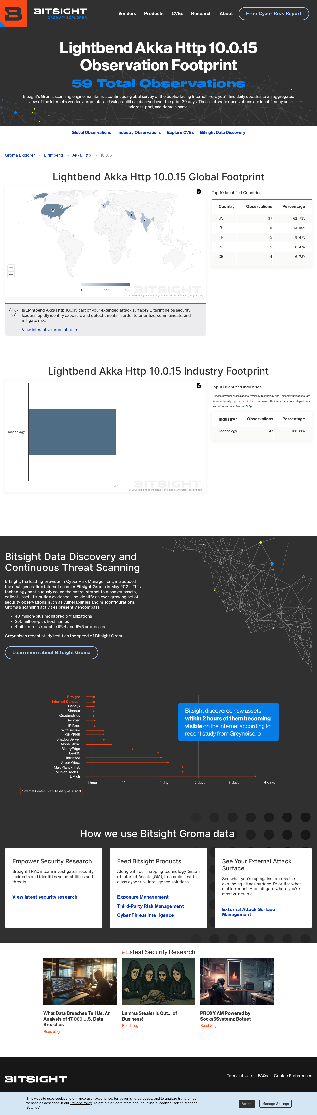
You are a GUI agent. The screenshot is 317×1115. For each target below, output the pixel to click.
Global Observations (91, 132)
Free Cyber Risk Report (274, 13)
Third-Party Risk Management (150, 906)
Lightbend (53, 155)
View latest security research (44, 897)
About (226, 13)
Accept (247, 1104)
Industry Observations (139, 132)
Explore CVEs (180, 132)
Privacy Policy (81, 1103)
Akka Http (81, 155)
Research (201, 13)
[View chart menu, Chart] (199, 191)
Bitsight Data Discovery (222, 132)
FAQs (249, 406)
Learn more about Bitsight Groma (51, 652)
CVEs (177, 13)
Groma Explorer (20, 155)
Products (154, 13)
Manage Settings (275, 1104)
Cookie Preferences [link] (293, 1075)
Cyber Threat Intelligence (145, 915)
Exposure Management (143, 897)
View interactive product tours (50, 329)
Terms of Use (239, 1075)
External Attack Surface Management (248, 912)
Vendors (127, 13)
